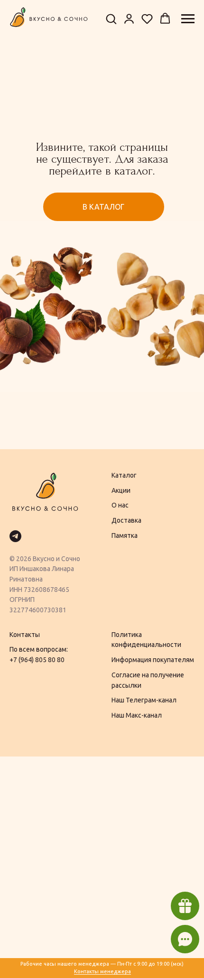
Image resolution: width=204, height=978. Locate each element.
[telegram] (15, 536)
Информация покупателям (152, 660)
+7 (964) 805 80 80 (37, 660)
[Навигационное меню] (188, 19)
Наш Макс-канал (136, 715)
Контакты (24, 634)
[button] (111, 18)
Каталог (124, 475)
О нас (120, 505)
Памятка (124, 535)
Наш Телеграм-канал (143, 700)
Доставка (126, 520)
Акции (120, 490)
